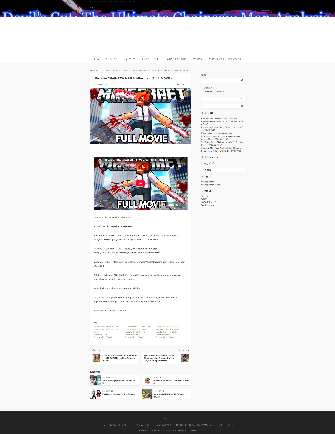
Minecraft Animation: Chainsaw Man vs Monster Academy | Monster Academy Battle (169, 329)
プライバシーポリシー (227, 425)
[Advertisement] (167, 35)
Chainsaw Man (210, 88)
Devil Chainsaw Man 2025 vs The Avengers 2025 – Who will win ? (106, 329)
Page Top (167, 418)
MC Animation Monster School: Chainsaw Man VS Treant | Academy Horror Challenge (138, 329)
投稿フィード (206, 199)
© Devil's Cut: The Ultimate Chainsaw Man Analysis (159, 430)
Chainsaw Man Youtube (214, 91)
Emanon (193, 430)
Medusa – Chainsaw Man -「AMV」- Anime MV (222, 127)
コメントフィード (208, 202)
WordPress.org (207, 205)
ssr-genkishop (182, 85)
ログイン (205, 196)
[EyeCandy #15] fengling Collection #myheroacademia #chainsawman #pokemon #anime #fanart (220, 136)
